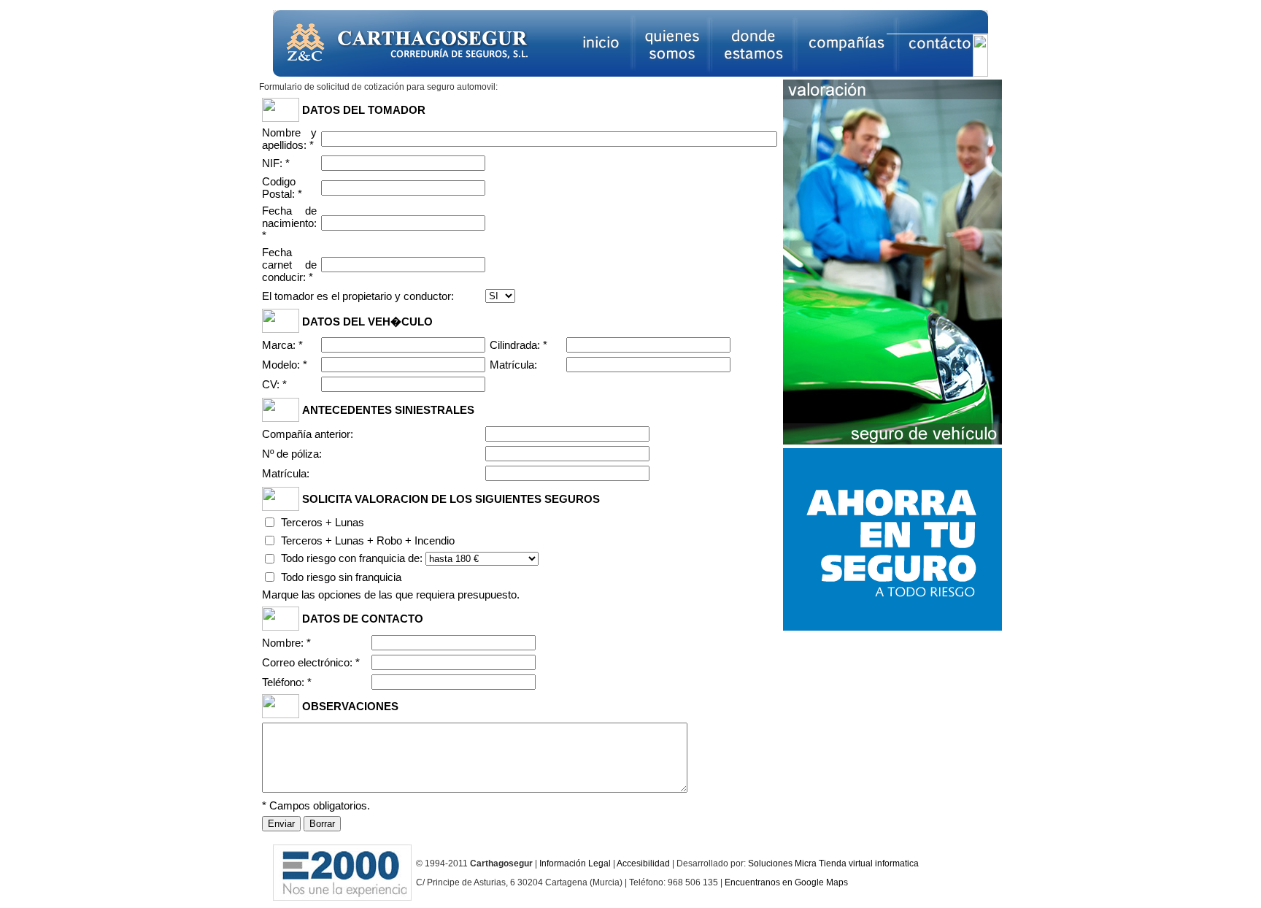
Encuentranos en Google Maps (786, 882)
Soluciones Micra (782, 863)
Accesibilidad (643, 863)
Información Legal (575, 863)
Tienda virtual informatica (869, 863)
